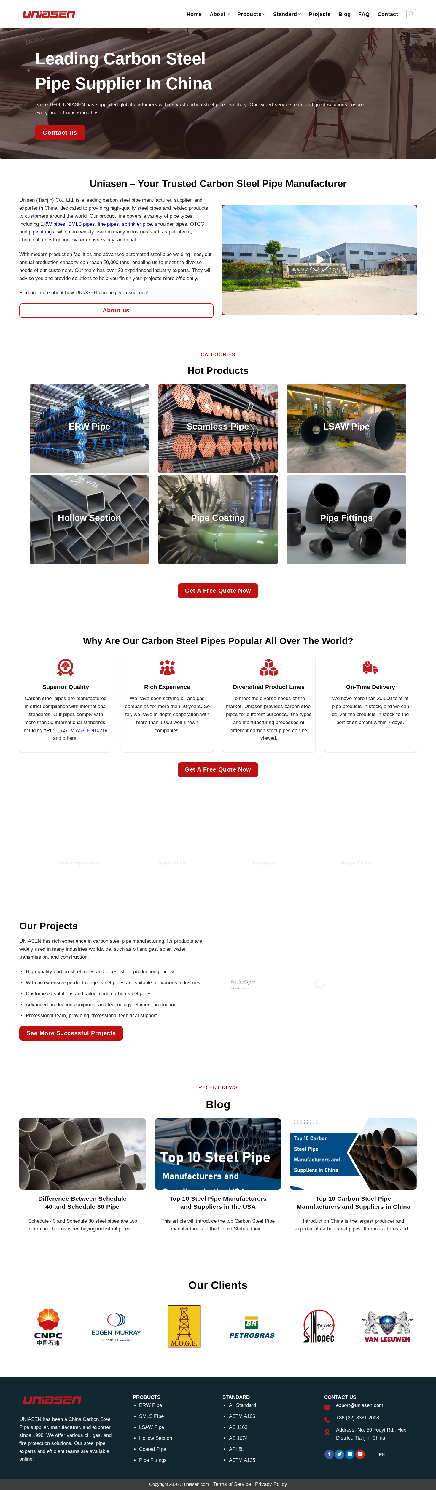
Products (249, 14)
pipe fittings (41, 232)
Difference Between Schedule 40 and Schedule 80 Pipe (82, 1202)
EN (382, 1454)
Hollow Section (89, 518)
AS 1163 (238, 1427)
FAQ (364, 14)
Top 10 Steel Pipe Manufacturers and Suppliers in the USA (218, 1202)
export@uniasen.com (359, 1405)
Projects (320, 14)
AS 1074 (238, 1438)
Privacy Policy (271, 1484)
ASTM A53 (72, 730)
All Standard (242, 1405)
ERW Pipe (89, 427)
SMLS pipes (81, 224)
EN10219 (97, 730)
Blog (344, 14)
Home (194, 14)
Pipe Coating (218, 518)
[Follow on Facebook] (329, 1454)
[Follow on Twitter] (339, 1454)
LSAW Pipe (346, 427)
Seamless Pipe (218, 427)
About (218, 14)
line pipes (108, 224)
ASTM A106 (242, 1416)
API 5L (236, 1449)
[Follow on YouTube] (360, 1454)
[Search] (411, 14)
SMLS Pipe (151, 1416)
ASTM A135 (242, 1460)
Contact (388, 14)
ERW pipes (52, 224)
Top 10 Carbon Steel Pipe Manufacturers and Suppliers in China (353, 1202)
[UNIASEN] (49, 14)
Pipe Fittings (346, 518)
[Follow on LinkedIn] (350, 1454)
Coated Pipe (152, 1449)
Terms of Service (232, 1484)
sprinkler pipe (137, 224)
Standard (285, 14)
